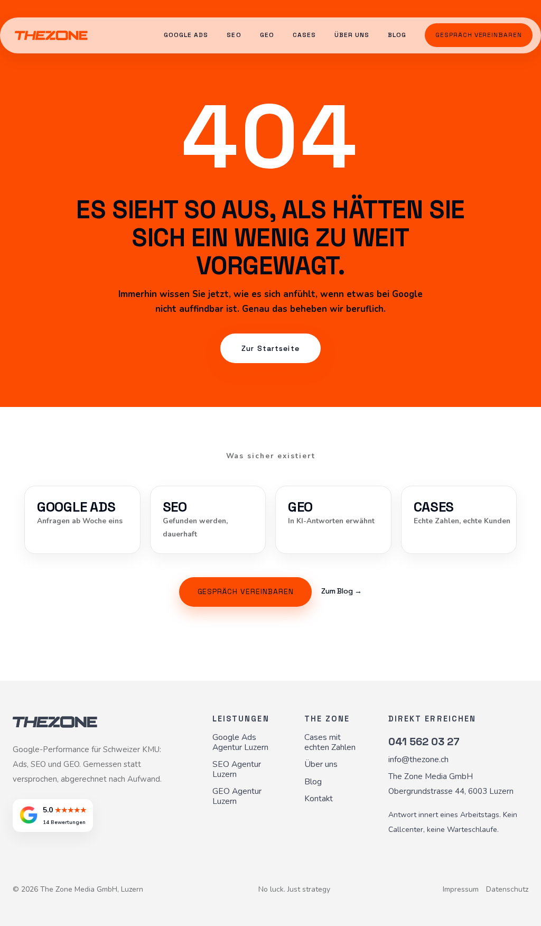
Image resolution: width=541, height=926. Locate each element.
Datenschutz (507, 889)
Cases (304, 35)
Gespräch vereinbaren (478, 35)
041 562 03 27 (424, 741)
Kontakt (318, 799)
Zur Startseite (270, 348)
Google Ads (186, 35)
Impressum (461, 889)
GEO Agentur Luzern (237, 796)
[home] (51, 34)
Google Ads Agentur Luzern (240, 743)
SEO (234, 35)
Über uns (351, 35)
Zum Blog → (341, 591)
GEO (267, 35)
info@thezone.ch (418, 760)
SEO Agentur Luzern (236, 770)
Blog (397, 35)
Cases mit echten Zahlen (330, 743)
